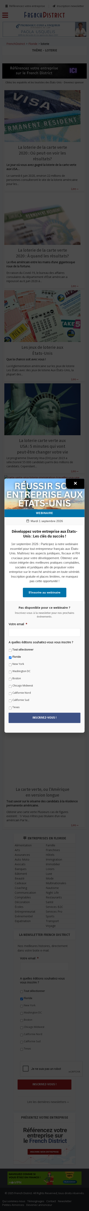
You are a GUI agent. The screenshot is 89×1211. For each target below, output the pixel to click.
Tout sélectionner (23, 649)
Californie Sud (20, 700)
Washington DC (21, 671)
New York (18, 664)
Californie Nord (21, 693)
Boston (16, 678)
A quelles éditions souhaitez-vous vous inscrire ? (41, 642)
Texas (15, 707)
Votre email (18, 624)
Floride (16, 657)
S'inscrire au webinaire (44, 592)
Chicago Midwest (22, 686)
